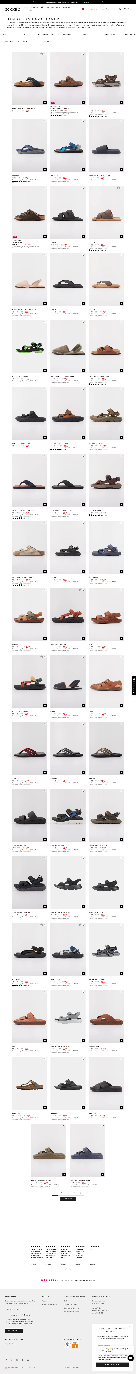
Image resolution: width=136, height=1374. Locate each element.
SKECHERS (92, 107)
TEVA (52, 174)
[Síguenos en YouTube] (28, 1360)
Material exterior (109, 34)
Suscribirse (14, 1331)
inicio (9, 16)
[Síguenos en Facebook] (6, 1360)
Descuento (46, 41)
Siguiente (68, 1199)
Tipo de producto (49, 34)
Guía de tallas (10, 1344)
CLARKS (91, 509)
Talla (4, 34)
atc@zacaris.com (98, 1303)
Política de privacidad (104, 1359)
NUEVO (58, 7)
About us (45, 1301)
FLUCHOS (92, 710)
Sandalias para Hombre (22, 16)
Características (8, 41)
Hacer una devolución (71, 1312)
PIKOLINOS (16, 643)
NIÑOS (42, 7)
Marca (85, 34)
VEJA (14, 442)
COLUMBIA (92, 844)
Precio (25, 41)
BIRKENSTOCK (17, 107)
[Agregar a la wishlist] (45, 321)
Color (24, 34)
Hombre (27, 1315)
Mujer (15, 1315)
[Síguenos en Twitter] (12, 1360)
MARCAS (50, 7)
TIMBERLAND (16, 1045)
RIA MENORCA (17, 308)
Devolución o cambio (71, 1304)
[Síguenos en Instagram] (17, 1360)
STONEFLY (53, 576)
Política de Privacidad (49, 1304)
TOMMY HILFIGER (95, 174)
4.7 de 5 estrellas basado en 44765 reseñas (78, 1280)
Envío (66, 1301)
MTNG (52, 241)
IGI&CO (53, 1112)
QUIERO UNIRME (112, 1365)
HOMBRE (34, 7)
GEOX (14, 777)
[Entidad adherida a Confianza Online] (71, 1345)
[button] (55, 115)
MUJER (27, 7)
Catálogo (28, 10)
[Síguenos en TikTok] (34, 1360)
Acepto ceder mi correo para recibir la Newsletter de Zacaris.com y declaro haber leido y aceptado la (113, 1357)
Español (105, 9)
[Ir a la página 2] (81, 1193)
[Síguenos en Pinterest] (23, 1360)
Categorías (67, 34)
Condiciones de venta (71, 1308)
